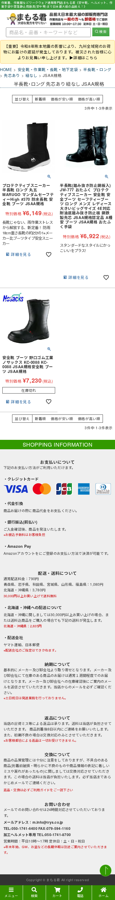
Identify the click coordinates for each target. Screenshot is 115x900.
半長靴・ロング (97, 69)
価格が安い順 (62, 98)
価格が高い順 (89, 98)
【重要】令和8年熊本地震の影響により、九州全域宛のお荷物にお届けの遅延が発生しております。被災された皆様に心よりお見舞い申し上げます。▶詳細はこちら (57, 51)
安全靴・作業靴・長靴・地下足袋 (48, 69)
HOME (6, 69)
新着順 (40, 98)
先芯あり (12, 75)
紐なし (31, 75)
